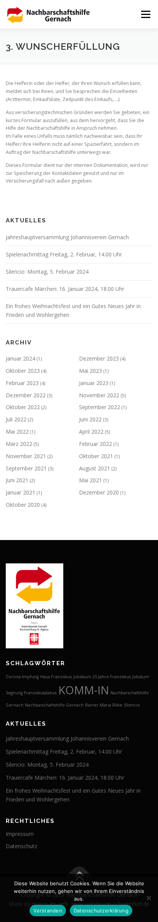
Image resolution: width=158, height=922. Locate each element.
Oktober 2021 (96, 456)
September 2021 (26, 468)
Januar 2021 (20, 492)
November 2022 (99, 395)
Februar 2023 (22, 383)
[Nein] (148, 898)
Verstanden (47, 910)
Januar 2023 (94, 383)
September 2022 (99, 407)
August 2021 (94, 468)
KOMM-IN (83, 690)
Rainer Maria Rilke (103, 705)
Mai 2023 (90, 370)
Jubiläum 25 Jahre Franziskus (102, 676)
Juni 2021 (17, 480)
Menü (145, 14)
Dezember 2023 (99, 358)
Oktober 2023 (23, 370)
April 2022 (91, 431)
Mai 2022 (17, 431)
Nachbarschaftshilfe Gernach (54, 705)
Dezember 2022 (26, 395)
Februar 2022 (95, 443)
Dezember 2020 (99, 492)
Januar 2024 (20, 358)
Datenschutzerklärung (101, 910)
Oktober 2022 (23, 407)
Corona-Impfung (22, 676)
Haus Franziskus (56, 676)
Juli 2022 (16, 419)
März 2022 (19, 443)
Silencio (132, 705)
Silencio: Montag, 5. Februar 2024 (47, 271)
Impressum (20, 833)
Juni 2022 (90, 419)
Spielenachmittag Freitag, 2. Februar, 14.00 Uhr (64, 254)
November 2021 (26, 456)
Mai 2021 (90, 480)
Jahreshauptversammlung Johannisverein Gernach (67, 237)
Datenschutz (21, 846)
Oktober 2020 (23, 504)
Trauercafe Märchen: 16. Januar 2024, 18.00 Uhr (65, 288)
